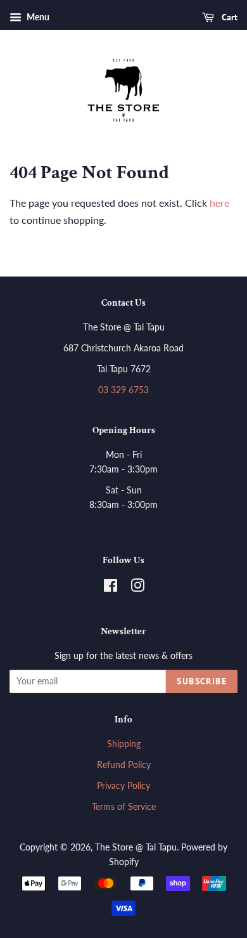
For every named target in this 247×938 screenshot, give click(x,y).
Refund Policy (124, 765)
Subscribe (202, 681)
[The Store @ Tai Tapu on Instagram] (137, 588)
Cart (228, 17)
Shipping (124, 744)
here (219, 203)
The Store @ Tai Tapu (136, 847)
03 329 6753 (123, 390)
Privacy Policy (123, 786)
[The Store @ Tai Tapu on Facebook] (110, 588)
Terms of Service (124, 807)
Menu (37, 16)
